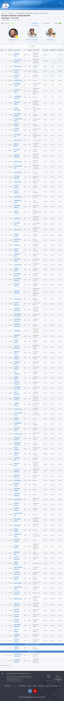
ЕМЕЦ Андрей (17, 229)
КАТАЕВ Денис (18, 161)
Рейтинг (35, 686)
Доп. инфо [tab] (46, 23)
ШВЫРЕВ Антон (18, 140)
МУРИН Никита (18, 409)
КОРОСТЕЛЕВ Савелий (32, 39)
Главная (3, 13)
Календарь (7, 686)
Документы (41, 686)
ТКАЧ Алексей (18, 299)
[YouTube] (35, 691)
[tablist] (32, 23)
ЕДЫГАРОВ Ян (17, 182)
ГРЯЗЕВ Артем (18, 264)
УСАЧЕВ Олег (17, 480)
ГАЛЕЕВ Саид (17, 330)
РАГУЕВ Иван (17, 525)
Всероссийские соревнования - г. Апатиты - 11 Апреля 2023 (32, 13)
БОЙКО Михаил (18, 598)
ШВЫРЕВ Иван (18, 172)
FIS (59, 686)
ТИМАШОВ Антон (13, 39)
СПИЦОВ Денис (51, 39)
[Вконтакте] (30, 691)
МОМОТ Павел (18, 583)
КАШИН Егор (17, 218)
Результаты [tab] (35, 23)
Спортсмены (22, 686)
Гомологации (53, 686)
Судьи (47, 686)
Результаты (11, 13)
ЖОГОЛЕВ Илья (18, 434)
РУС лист (29, 686)
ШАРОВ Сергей (18, 196)
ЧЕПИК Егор (17, 245)
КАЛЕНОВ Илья (18, 499)
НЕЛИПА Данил (18, 80)
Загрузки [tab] (57, 23)
